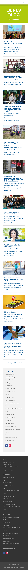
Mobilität (8, 420)
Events (7, 394)
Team (7, 432)
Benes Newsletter (10, 380)
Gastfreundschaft (10, 400)
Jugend (7, 412)
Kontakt (6, 530)
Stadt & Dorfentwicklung (12, 429)
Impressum (6, 525)
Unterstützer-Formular (11, 544)
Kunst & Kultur (9, 414)
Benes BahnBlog (10, 377)
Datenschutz (15, 567)
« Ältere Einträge (7, 363)
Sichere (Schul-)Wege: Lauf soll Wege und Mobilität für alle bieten (13, 279)
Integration (8, 406)
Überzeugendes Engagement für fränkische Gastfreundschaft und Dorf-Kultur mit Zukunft (13, 179)
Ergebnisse (6, 522)
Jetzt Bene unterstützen (11, 528)
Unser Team (7, 541)
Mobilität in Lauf (10, 312)
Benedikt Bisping (10, 374)
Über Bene (6, 536)
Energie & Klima (10, 391)
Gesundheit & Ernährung (12, 403)
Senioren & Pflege (10, 426)
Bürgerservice (9, 386)
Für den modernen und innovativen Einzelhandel (13, 76)
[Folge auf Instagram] (10, 445)
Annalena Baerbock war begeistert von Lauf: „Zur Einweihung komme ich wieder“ (12, 109)
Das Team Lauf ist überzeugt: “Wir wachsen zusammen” (13, 43)
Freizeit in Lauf (9, 397)
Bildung (7, 383)
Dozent (5, 520)
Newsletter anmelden (10, 533)
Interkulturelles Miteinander (13, 409)
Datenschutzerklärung (11, 517)
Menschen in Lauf (10, 417)
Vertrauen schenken (11, 438)
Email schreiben (8, 470)
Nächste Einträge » (19, 363)
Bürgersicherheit (10, 388)
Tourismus (8, 435)
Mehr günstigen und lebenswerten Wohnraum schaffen (13, 144)
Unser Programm (8, 538)
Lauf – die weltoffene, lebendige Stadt (11, 213)
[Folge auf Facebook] (6, 445)
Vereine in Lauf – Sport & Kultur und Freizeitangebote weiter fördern (12, 346)
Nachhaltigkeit (9, 423)
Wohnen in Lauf (9, 441)
